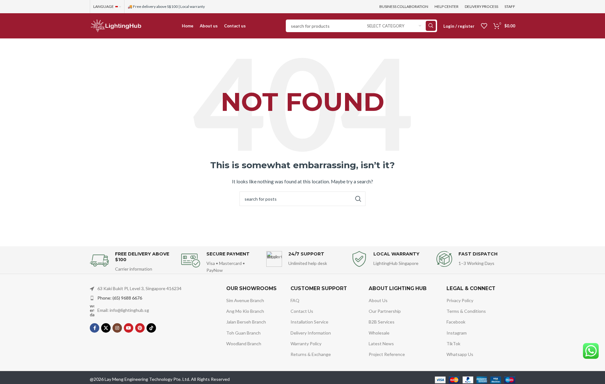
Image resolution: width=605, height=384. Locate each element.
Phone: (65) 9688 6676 (119, 298)
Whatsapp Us (460, 354)
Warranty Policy (306, 343)
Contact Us (302, 311)
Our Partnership (385, 311)
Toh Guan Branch (243, 332)
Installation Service (309, 321)
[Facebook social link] (94, 328)
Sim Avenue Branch (245, 300)
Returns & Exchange (311, 354)
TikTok (453, 343)
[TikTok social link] (151, 328)
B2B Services (382, 321)
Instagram (457, 332)
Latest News (381, 343)
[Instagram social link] (117, 328)
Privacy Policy (460, 300)
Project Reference (387, 354)
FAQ (295, 300)
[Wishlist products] (484, 26)
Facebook (456, 321)
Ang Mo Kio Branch (245, 311)
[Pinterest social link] (140, 328)
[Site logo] (116, 25)
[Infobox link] (132, 262)
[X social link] (106, 328)
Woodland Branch (243, 343)
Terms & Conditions (466, 311)
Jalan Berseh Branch (246, 321)
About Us (378, 300)
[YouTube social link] (128, 328)
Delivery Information (311, 332)
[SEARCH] (431, 26)
